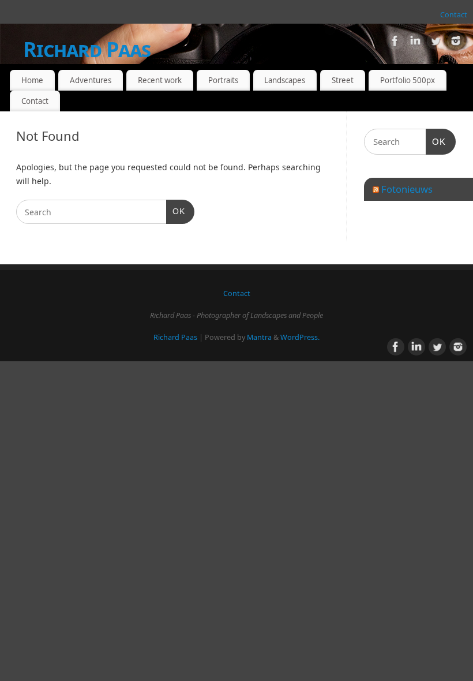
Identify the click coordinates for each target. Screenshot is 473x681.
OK (175, 211)
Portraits (223, 80)
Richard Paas (87, 49)
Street (343, 80)
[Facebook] (395, 43)
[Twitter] (435, 43)
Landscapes (284, 80)
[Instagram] (455, 43)
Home (32, 80)
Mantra (259, 337)
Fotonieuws (407, 189)
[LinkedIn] (415, 43)
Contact (453, 15)
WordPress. (300, 337)
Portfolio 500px (407, 80)
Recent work (160, 80)
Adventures (90, 80)
